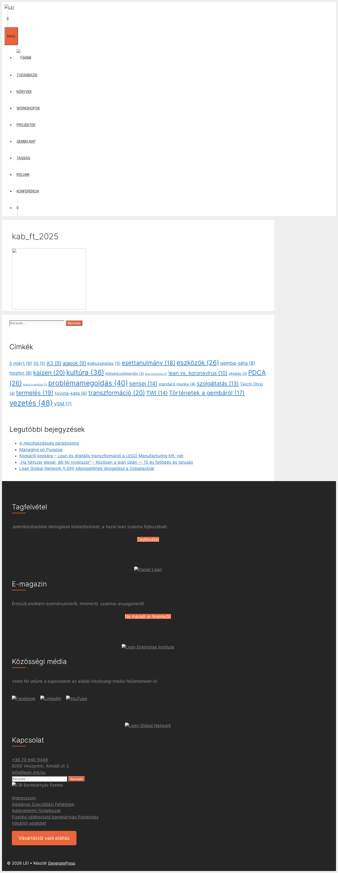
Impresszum (24, 797)
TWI (157, 392)
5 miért (20, 363)
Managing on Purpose (41, 449)
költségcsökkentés (124, 373)
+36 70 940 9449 (30, 759)
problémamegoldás (88, 383)
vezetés (31, 403)
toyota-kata (71, 393)
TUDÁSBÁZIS (27, 75)
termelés (34, 392)
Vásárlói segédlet (29, 823)
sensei (143, 383)
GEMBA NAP (26, 141)
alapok (74, 363)
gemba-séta (237, 363)
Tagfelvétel (148, 539)
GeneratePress (61, 863)
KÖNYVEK (24, 91)
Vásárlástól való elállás (44, 838)
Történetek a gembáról (207, 392)
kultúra (85, 372)
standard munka (177, 384)
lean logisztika (156, 374)
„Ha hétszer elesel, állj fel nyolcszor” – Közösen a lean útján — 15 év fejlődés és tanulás (106, 462)
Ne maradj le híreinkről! (148, 616)
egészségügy (104, 363)
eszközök (198, 362)
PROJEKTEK (26, 124)
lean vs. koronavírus (198, 373)
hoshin (20, 373)
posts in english (35, 384)
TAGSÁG (23, 158)
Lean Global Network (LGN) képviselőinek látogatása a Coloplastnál (86, 468)
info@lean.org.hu (29, 772)
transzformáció (116, 392)
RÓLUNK (23, 174)
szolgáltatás (218, 383)
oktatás (238, 373)
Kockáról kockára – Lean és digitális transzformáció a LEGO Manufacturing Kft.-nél (101, 455)
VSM (63, 404)
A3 (54, 363)
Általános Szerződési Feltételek (43, 804)
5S (39, 363)
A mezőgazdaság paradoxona (49, 443)
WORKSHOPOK (28, 108)
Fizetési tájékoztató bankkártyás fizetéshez (55, 817)
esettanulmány (148, 362)
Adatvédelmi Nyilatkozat (36, 810)
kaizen (49, 372)
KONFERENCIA (28, 191)
